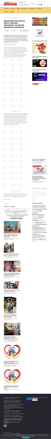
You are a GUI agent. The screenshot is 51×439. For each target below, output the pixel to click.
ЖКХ (33, 205)
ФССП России (35, 210)
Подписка (6, 11)
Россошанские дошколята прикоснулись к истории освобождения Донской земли (11, 337)
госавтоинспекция (35, 217)
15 (43, 192)
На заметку (12, 8)
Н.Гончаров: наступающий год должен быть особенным (39, 160)
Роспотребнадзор (41, 207)
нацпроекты (35, 226)
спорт (34, 237)
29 (43, 194)
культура (6, 203)
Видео (18, 8)
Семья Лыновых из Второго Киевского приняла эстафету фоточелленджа (10, 316)
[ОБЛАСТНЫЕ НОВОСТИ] (39, 174)
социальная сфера (38, 235)
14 (41, 192)
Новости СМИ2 (7, 199)
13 (39, 192)
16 (45, 192)
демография (35, 218)
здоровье (35, 220)
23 (45, 193)
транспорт (44, 237)
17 (32, 193)
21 (41, 193)
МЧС (36, 207)
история (39, 220)
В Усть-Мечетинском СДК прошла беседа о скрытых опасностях (11, 255)
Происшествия (24, 8)
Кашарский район (39, 205)
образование (37, 228)
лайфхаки (44, 222)
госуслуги (41, 217)
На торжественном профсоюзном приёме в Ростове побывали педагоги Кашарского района (16, 212)
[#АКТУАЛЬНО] (39, 157)
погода (33, 229)
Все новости (39, 8)
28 (41, 194)
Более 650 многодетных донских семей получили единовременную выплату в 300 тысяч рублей (39, 178)
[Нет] (49, 436)
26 (37, 194)
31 (32, 196)
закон (39, 218)
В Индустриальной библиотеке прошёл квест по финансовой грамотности (11, 236)
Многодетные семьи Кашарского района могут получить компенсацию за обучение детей (11, 362)
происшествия (38, 232)
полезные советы (42, 229)
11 (34, 192)
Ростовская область (37, 209)
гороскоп (42, 215)
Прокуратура (32, 8)
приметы (41, 230)
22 (43, 193)
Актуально (6, 8)
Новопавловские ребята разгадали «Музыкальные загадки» (12, 291)
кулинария (33, 222)
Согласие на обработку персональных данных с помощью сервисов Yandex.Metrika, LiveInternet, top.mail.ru (13, 419)
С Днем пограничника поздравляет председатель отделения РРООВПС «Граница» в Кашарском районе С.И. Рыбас (18, 215)
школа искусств (35, 239)
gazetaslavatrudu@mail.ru (24, 4)
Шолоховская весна (8, 37)
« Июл (33, 199)
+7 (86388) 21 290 (22, 2)
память (44, 228)
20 (39, 193)
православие (35, 230)
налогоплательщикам (41, 224)
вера (44, 214)
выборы (38, 215)
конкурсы (43, 220)
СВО (44, 209)
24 (32, 194)
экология (42, 239)
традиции (39, 237)
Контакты (12, 11)
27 (39, 194)
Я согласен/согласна (25, 437)
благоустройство (37, 214)
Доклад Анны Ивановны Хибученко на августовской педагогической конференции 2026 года (12, 274)
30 (45, 194)
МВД (33, 207)
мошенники (34, 224)
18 (34, 193)
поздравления (36, 229)
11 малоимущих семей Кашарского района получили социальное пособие (11, 387)
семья (39, 233)
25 (34, 194)
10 (32, 192)
